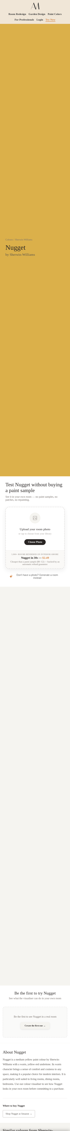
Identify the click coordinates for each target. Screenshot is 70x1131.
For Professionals (24, 19)
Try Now (50, 19)
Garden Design (37, 14)
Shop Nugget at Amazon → (19, 1114)
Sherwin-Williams (23, 239)
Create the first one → (35, 1025)
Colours (9, 239)
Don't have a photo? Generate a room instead (37, 576)
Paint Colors (55, 14)
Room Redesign (17, 14)
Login (40, 19)
